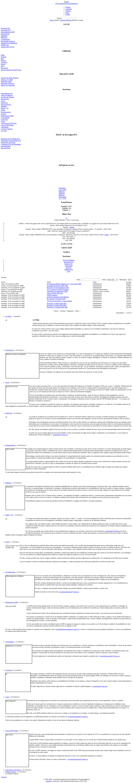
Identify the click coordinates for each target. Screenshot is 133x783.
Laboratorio (5, 127)
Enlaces (68, 7)
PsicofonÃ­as (5, 99)
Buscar (3, 64)
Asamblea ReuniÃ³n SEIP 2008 (57, 286)
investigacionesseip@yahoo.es (69, 592)
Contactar (68, 9)
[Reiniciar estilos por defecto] (74, 3)
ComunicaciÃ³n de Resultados (11, 144)
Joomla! (48, 781)
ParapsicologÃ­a (6, 105)
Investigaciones (6, 112)
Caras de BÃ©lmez (7, 125)
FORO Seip (5, 45)
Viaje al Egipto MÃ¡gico (55, 293)
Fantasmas (62, 186)
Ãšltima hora (68, 269)
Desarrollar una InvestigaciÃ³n (11, 140)
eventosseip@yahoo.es (112, 531)
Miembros (4, 36)
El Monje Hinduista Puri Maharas (58, 297)
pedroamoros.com (7, 93)
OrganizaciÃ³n (6, 30)
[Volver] (4, 777)
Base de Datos (5, 148)
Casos (3, 121)
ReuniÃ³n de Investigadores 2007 (58, 288)
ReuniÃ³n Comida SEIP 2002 (56, 305)
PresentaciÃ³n (5, 28)
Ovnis (3, 101)
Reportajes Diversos (7, 83)
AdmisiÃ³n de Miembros (9, 43)
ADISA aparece (52, 295)
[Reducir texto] (66, 3)
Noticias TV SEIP (7, 80)
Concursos (4, 119)
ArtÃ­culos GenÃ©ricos (9, 123)
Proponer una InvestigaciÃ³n (10, 139)
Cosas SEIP (69, 266)
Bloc (2, 59)
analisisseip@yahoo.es (60, 435)
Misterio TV (69, 264)
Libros (3, 110)
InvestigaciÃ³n (68, 262)
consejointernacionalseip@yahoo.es (67, 629)
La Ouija (4, 131)
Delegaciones (5, 34)
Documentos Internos (8, 41)
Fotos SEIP (62, 188)
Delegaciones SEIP (7, 116)
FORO (67, 14)
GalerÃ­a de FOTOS (7, 47)
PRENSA (4, 37)
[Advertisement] (66, 155)
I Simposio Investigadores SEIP (57, 291)
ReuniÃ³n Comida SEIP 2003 (56, 303)
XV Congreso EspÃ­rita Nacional (58, 289)
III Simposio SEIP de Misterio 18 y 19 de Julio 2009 (64, 284)
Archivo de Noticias (7, 97)
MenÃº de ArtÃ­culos (8, 85)
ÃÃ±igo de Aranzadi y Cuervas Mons (59, 301)
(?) (66, 218)
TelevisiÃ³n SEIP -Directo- (10, 78)
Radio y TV (5, 108)
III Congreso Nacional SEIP (56, 299)
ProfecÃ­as (4, 103)
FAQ (2, 66)
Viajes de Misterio (7, 95)
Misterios (4, 106)
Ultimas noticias (10, 772)
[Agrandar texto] (59, 3)
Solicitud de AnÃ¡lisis (8, 142)
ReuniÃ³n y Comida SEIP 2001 (57, 307)
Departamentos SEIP (8, 32)
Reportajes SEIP (6, 81)
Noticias (68, 11)
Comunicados (5, 39)
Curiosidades (5, 118)
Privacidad (4, 68)
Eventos (3, 114)
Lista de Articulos (65, 20)
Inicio (67, 13)
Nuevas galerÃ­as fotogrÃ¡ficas (11, 70)
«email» (71, 227)
